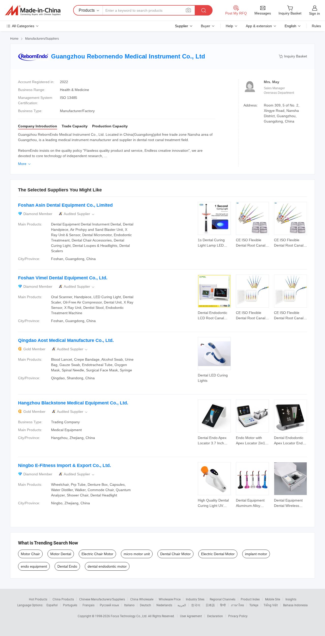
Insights (290, 599)
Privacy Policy (238, 616)
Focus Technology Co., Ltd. (129, 616)
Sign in (314, 13)
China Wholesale (141, 599)
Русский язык (109, 605)
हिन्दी (223, 605)
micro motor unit (137, 554)
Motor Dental (60, 554)
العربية (181, 605)
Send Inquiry (214, 242)
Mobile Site (272, 599)
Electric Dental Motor (218, 554)
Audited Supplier (79, 214)
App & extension (259, 26)
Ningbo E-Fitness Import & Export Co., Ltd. (64, 465)
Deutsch (145, 605)
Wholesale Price (170, 599)
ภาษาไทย (237, 605)
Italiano (129, 605)
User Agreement (191, 616)
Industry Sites (195, 599)
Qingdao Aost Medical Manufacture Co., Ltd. (66, 340)
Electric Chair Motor (97, 554)
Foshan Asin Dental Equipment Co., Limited (65, 205)
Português (70, 605)
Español (52, 605)
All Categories (23, 26)
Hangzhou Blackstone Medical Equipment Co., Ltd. (73, 402)
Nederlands (164, 605)
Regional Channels (222, 599)
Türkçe (253, 605)
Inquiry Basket (293, 56)
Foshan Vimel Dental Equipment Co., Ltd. (62, 277)
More (24, 164)
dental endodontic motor (107, 566)
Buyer (205, 26)
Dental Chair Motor (175, 554)
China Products (63, 599)
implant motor (256, 554)
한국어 (195, 605)
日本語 (210, 605)
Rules (316, 26)
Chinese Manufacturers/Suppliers (102, 599)
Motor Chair (30, 554)
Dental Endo (67, 566)
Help (229, 26)
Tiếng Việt (271, 605)
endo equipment (34, 566)
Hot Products (38, 599)
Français (88, 605)
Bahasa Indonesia (295, 605)
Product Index (250, 599)
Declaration (215, 616)
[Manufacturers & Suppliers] (32, 10)
